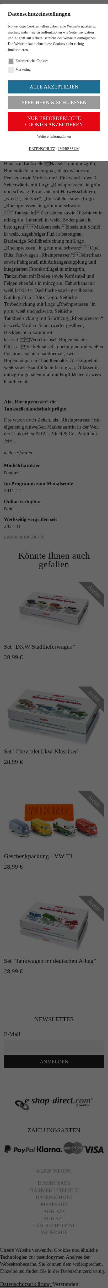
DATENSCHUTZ (42, 149)
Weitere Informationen (54, 136)
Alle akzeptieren (54, 87)
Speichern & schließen (54, 102)
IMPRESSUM (68, 149)
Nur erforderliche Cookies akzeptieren (54, 121)
